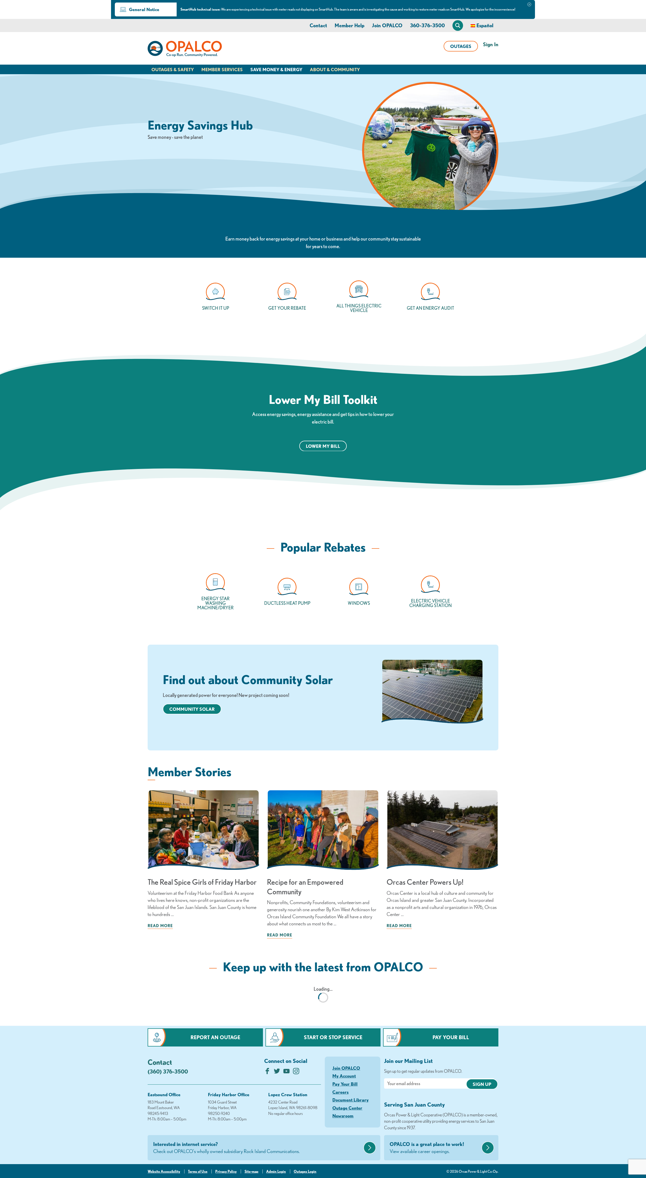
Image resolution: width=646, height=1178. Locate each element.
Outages (460, 46)
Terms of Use (197, 1171)
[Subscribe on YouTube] (286, 1072)
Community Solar (192, 709)
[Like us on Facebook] (267, 1072)
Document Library (350, 1099)
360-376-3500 (427, 25)
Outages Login (305, 1171)
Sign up (482, 1084)
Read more (160, 925)
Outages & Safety (172, 69)
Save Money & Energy (276, 69)
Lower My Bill (323, 446)
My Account (344, 1075)
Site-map (251, 1171)
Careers (340, 1091)
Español (484, 25)
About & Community (335, 69)
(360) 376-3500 (168, 1071)
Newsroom (343, 1115)
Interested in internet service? (226, 1147)
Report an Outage (215, 1037)
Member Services (222, 69)
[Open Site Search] (457, 25)
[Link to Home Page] (185, 50)
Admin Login (276, 1171)
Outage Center (347, 1107)
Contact (318, 25)
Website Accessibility (164, 1171)
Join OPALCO (387, 25)
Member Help (349, 25)
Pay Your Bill (451, 1037)
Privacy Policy (226, 1171)
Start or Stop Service (333, 1037)
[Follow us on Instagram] (296, 1072)
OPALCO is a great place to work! (427, 1147)
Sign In (490, 44)
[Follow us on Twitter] (277, 1072)
